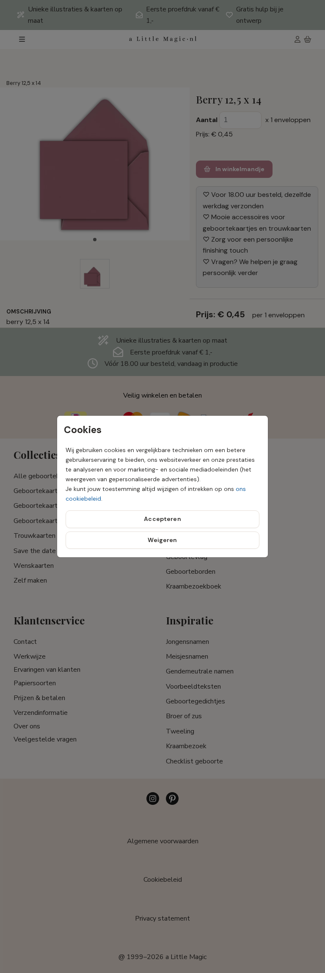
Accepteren (162, 519)
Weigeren (162, 540)
